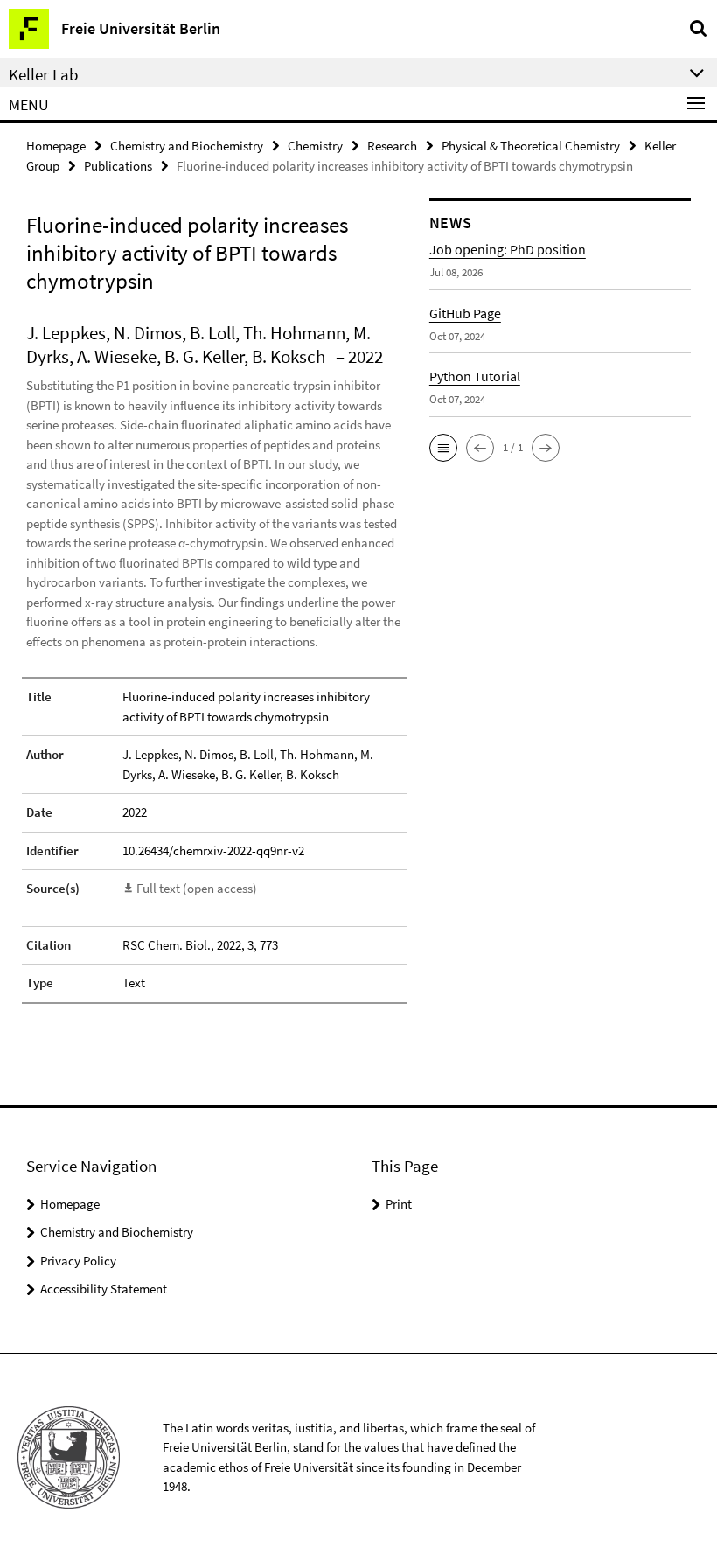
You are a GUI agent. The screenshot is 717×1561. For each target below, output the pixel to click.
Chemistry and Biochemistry (186, 145)
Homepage (56, 145)
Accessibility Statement (103, 1288)
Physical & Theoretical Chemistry (531, 145)
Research (392, 145)
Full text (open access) (196, 888)
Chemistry (315, 145)
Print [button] (399, 1203)
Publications (118, 165)
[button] (443, 447)
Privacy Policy (78, 1260)
